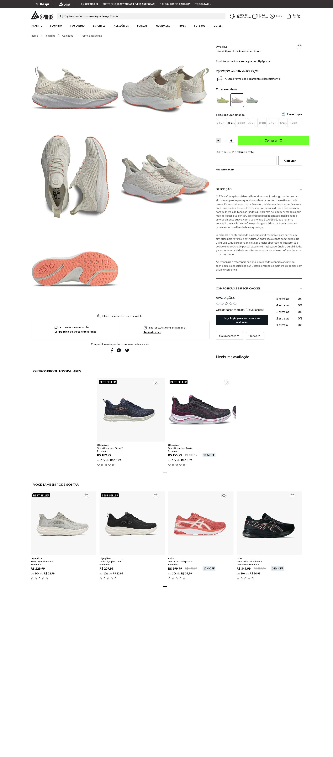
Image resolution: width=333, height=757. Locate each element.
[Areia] (237, 100)
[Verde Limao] (222, 100)
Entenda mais (152, 332)
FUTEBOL (199, 25)
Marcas (142, 25)
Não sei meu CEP (225, 169)
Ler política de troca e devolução (76, 331)
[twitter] (127, 350)
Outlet (218, 25)
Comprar (271, 140)
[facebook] (112, 350)
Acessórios (121, 25)
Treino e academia (91, 35)
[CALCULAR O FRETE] (290, 160)
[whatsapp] (119, 350)
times (182, 25)
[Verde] (252, 100)
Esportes (99, 25)
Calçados (67, 35)
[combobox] (141, 16)
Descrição (224, 189)
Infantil (36, 25)
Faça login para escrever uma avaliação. (242, 320)
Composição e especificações (238, 288)
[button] (220, 122)
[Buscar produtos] (61, 16)
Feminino (56, 25)
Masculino (77, 25)
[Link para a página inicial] (34, 36)
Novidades (163, 25)
